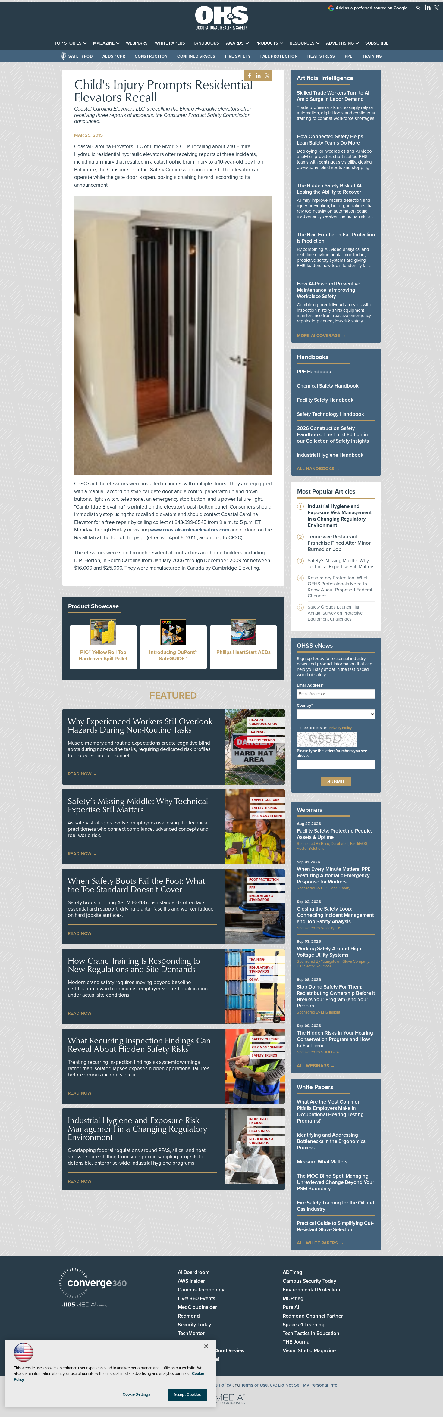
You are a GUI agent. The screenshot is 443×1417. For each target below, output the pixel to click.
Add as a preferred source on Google (371, 8)
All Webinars (313, 1065)
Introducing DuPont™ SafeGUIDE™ (173, 655)
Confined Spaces (196, 56)
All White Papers (317, 1243)
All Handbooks (315, 468)
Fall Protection (279, 56)
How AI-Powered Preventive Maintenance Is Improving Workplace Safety (328, 290)
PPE (349, 56)
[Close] (206, 1346)
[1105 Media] (83, 1305)
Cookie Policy (217, 1385)
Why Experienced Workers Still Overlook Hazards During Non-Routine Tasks (140, 725)
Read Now (80, 774)
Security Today (194, 1325)
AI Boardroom (193, 1272)
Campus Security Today (309, 1281)
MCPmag (293, 1298)
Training (372, 56)
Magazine (104, 43)
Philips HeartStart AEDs (243, 652)
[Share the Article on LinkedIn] (257, 75)
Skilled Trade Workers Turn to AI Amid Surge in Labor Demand (333, 96)
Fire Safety (238, 56)
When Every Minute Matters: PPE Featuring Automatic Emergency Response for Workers (334, 875)
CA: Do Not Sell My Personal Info (304, 1385)
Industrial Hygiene (259, 1121)
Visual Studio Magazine (309, 1350)
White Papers (170, 43)
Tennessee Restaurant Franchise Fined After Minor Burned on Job (339, 543)
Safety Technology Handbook (330, 414)
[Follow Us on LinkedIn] (428, 7)
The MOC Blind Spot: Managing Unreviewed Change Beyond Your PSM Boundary (335, 1182)
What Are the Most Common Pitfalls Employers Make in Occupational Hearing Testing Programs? (330, 1111)
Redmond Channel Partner (313, 1316)
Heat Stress (321, 56)
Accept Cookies (187, 1394)
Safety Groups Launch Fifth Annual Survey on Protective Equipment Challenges (335, 613)
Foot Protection (264, 880)
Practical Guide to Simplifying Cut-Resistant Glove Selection (335, 1226)
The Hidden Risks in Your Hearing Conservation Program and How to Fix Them (335, 1039)
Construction (151, 56)
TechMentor (191, 1333)
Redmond (189, 1316)
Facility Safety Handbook (325, 400)
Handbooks (205, 43)
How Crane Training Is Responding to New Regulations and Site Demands (134, 964)
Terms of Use (254, 1385)
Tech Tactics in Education (311, 1333)
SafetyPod (80, 56)
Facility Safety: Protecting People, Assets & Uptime (334, 834)
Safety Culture (265, 800)
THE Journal (297, 1342)
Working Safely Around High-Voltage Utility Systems (330, 951)
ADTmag (292, 1272)
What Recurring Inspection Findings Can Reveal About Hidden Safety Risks (139, 1044)
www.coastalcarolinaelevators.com (189, 530)
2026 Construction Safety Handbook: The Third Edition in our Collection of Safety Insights (333, 434)
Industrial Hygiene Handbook (330, 455)
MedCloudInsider (197, 1307)
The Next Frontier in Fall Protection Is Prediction (336, 238)
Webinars (137, 43)
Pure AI (291, 1307)
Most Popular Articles (326, 491)
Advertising (340, 43)
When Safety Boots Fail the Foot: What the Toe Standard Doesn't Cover (136, 885)
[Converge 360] (93, 1284)
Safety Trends (262, 740)
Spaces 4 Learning (304, 1325)
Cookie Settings (136, 1394)
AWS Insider (191, 1281)
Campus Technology (201, 1290)
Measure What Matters (322, 1162)
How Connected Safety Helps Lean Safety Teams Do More (330, 139)
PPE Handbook (314, 372)
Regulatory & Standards (261, 898)
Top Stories (68, 43)
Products (266, 43)
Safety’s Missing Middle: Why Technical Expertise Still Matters (138, 805)
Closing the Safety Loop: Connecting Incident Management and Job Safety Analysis (335, 915)
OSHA (254, 980)
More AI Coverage (318, 335)
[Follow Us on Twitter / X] (436, 7)
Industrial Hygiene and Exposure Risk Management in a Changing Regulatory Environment (137, 1128)
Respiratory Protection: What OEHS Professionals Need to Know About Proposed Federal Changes (340, 587)
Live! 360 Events (196, 1298)
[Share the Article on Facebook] (247, 75)
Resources (302, 43)
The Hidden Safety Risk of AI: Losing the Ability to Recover (329, 188)
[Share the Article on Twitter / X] (266, 75)
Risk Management (267, 816)
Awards (235, 43)
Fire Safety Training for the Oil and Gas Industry (335, 1206)
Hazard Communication (263, 722)
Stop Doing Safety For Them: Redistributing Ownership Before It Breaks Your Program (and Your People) (336, 996)
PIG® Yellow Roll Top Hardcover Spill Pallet (103, 655)
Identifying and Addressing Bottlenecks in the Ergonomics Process (331, 1141)
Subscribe (376, 43)
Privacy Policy (340, 728)
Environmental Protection (311, 1290)
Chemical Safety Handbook (328, 386)
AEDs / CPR (113, 56)
